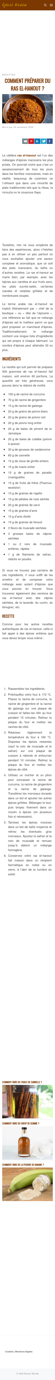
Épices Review (31, 1373)
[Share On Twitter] (43, 141)
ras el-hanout (26, 155)
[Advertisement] (27, 39)
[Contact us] (25, 141)
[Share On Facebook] (50, 141)
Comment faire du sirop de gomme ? (20, 1123)
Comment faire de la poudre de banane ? (23, 1164)
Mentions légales (23, 1351)
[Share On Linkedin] (37, 141)
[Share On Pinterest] (31, 141)
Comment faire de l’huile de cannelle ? (22, 1082)
